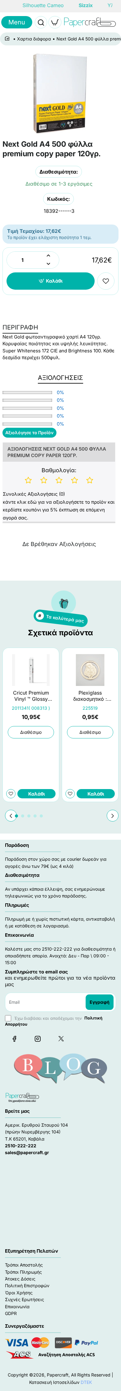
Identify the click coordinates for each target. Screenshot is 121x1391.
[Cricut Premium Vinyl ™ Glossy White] (31, 670)
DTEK (86, 1382)
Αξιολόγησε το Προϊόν (29, 432)
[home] (8, 38)
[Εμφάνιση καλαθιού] (55, 22)
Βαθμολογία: (59, 470)
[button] (51, 281)
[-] (48, 264)
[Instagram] (37, 1038)
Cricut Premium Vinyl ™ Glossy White (31, 696)
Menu (16, 22)
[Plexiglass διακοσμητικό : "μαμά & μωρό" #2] (90, 670)
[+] (48, 256)
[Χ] (61, 1038)
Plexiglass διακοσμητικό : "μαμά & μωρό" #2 (90, 696)
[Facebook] (14, 1038)
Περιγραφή (20, 327)
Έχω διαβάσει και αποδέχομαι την (53, 1020)
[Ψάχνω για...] (41, 22)
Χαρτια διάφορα (34, 38)
